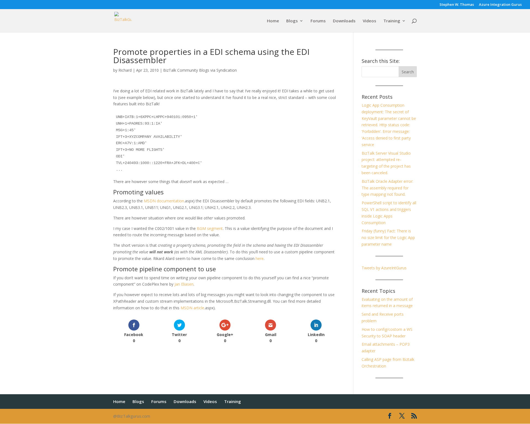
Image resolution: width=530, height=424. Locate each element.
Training (391, 21)
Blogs (292, 21)
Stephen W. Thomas (456, 5)
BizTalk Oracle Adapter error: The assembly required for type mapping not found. (387, 188)
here (260, 258)
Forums (318, 21)
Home (273, 21)
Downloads (344, 21)
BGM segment (210, 228)
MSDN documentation (164, 200)
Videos (369, 21)
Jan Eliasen (184, 284)
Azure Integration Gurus (500, 5)
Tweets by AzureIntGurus (384, 267)
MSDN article (192, 307)
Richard (125, 70)
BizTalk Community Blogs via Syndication (200, 70)
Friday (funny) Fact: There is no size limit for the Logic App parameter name (388, 237)
